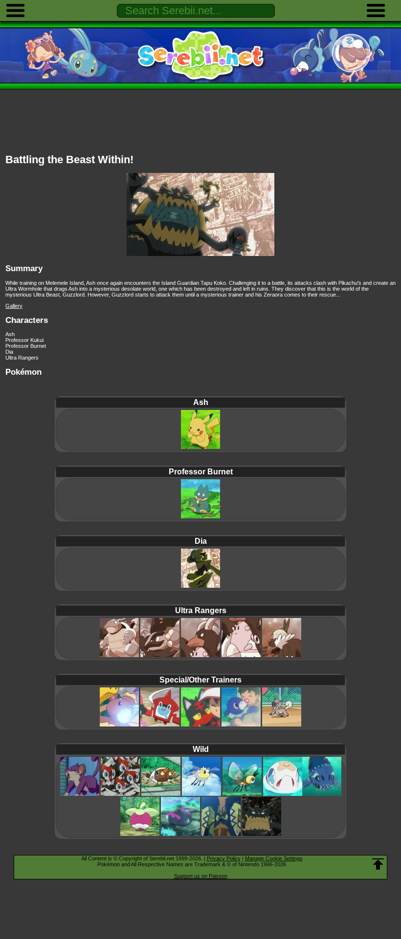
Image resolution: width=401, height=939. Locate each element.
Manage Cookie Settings (274, 858)
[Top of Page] (378, 864)
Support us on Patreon (200, 876)
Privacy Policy (224, 858)
